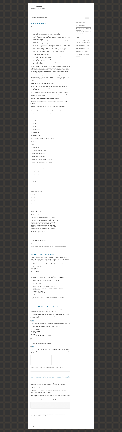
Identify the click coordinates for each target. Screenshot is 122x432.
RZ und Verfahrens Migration (81, 53)
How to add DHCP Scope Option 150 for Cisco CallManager (49, 307)
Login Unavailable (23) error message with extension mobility (50, 377)
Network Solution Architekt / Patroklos (83, 42)
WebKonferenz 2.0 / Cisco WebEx (82, 51)
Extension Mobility (44, 415)
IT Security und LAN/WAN (80, 43)
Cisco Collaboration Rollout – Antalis (82, 48)
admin (47, 246)
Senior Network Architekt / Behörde (82, 40)
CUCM (39, 415)
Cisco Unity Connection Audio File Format (44, 254)
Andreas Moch (50, 297)
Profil (31, 12)
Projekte (37, 12)
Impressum (58, 12)
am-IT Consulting (37, 6)
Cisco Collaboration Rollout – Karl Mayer (83, 46)
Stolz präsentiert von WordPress (45, 426)
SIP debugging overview (38, 23)
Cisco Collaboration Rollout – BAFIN (82, 45)
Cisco (37, 415)
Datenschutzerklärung (68, 12)
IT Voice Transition (79, 50)
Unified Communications (47, 12)
